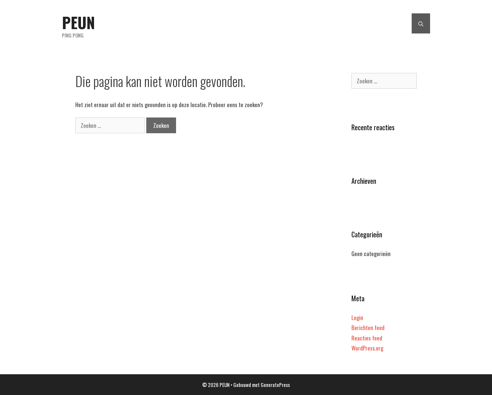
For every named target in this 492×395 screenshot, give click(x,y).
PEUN (78, 22)
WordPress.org (367, 348)
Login (357, 317)
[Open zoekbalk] (421, 23)
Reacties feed (366, 338)
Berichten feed (368, 327)
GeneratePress (275, 384)
